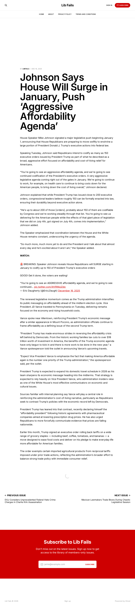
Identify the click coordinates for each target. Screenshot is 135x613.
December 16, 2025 (69, 290)
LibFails (26, 69)
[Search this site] (6, 5)
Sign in (109, 5)
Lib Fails (67, 5)
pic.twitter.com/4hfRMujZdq (50, 286)
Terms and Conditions (86, 14)
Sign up (67, 601)
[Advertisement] (67, 37)
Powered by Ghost (122, 601)
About (51, 14)
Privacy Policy (65, 14)
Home (41, 14)
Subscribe (123, 5)
